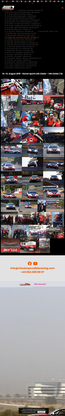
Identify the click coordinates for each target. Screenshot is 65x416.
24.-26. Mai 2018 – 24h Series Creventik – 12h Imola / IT (19, 41)
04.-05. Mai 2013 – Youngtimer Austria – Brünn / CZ (18, 67)
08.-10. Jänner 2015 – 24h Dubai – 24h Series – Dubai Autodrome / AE (23, 58)
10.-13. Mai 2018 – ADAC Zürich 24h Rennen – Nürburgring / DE (21, 43)
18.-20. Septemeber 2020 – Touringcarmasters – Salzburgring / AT (22, 20)
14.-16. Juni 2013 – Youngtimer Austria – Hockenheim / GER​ (20, 66)
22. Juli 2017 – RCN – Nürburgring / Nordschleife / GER (19, 52)
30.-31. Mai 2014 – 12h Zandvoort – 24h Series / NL (18, 60)
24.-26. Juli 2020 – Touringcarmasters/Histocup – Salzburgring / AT (23, 23)
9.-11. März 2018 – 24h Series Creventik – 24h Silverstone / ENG (21, 45)
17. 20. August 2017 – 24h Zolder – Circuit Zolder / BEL (19, 50)
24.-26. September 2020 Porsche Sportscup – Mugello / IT (20, 18)
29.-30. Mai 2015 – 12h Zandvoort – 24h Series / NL (18, 56)
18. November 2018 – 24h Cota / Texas (48, 31)
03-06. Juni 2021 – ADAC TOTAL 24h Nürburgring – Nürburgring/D (22, 12)
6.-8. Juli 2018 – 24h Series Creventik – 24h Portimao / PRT (20, 39)
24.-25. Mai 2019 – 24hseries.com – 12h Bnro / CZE (18, 29)
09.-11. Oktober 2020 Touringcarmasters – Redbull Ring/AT (20, 16)
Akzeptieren (41, 412)
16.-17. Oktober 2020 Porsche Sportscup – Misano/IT (19, 14)
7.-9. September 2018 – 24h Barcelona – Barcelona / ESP (20, 35)
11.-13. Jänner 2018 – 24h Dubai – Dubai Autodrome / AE (19, 46)
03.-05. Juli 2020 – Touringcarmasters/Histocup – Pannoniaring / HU (23, 25)
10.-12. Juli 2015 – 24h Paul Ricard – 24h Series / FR (18, 54)
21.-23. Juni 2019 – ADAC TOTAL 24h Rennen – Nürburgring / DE (21, 27)
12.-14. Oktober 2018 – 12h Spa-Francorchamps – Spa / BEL (20, 33)
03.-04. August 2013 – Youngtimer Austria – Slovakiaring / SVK (21, 62)
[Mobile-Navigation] (62, 8)
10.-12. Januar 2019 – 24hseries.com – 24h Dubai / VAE (19, 31)
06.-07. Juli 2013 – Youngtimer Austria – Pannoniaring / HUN (21, 64)
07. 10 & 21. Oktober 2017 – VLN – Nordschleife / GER (19, 48)
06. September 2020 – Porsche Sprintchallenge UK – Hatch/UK (21, 22)
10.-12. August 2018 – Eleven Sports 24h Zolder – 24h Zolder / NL (22, 37)
